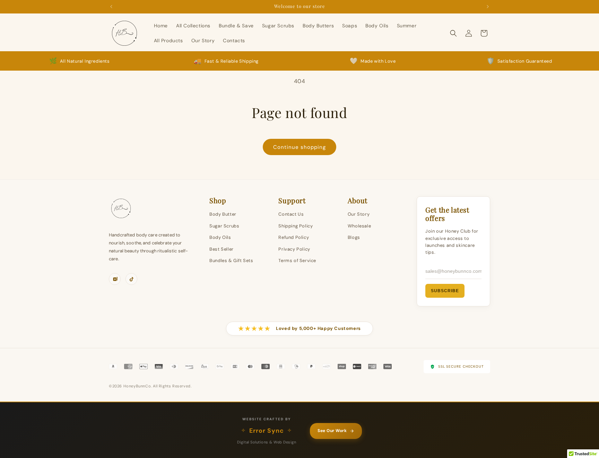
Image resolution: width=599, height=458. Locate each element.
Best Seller (221, 249)
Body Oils (220, 237)
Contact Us (291, 214)
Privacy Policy (294, 249)
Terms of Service (297, 260)
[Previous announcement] (111, 6)
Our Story (359, 214)
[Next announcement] (487, 6)
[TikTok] (131, 279)
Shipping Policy (295, 226)
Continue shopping (299, 147)
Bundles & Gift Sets (231, 260)
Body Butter (222, 214)
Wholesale (359, 226)
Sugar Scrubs (224, 226)
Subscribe (445, 290)
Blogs (354, 237)
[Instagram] (115, 279)
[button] (453, 33)
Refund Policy (293, 237)
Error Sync (266, 430)
